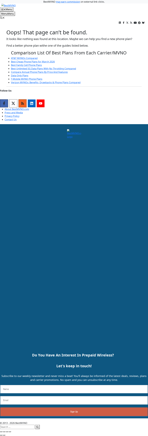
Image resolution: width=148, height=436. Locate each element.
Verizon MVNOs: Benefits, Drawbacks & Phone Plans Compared (46, 82)
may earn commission (68, 1)
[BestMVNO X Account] (127, 22)
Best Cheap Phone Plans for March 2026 (33, 61)
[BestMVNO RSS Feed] (131, 22)
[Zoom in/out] (10, 431)
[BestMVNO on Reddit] (139, 22)
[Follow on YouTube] (41, 103)
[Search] (37, 427)
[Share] (4, 431)
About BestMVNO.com (17, 109)
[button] (2, 17)
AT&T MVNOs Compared (24, 58)
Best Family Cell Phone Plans (26, 65)
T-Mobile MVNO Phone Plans (26, 79)
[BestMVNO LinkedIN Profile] (120, 22)
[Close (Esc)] (1, 431)
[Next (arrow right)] (4, 435)
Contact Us (11, 119)
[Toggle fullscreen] (7, 431)
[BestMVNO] (8, 5)
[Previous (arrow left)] (1, 435)
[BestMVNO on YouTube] (135, 22)
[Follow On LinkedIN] (32, 103)
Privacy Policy (12, 116)
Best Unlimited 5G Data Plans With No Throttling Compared (43, 68)
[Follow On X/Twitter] (13, 103)
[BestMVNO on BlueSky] (143, 22)
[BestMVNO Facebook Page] (123, 22)
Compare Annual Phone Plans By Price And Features (39, 72)
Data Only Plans (19, 75)
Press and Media (14, 112)
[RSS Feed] (22, 103)
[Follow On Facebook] (4, 103)
